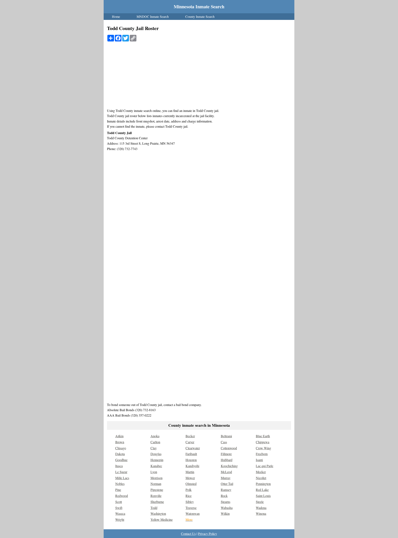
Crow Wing (263, 448)
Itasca (119, 466)
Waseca (120, 513)
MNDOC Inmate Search (153, 16)
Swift (118, 507)
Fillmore (226, 454)
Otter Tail (227, 483)
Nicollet (261, 478)
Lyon (153, 472)
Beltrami (226, 436)
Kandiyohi (192, 466)
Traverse (191, 507)
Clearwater (193, 448)
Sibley (190, 501)
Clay (153, 448)
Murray (226, 478)
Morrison (156, 478)
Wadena (261, 507)
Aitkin (119, 436)
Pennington (263, 483)
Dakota (120, 454)
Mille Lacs (122, 478)
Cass (224, 442)
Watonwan (193, 513)
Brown (119, 442)
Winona (261, 513)
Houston (191, 460)
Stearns (225, 501)
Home (116, 16)
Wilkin (225, 513)
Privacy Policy (207, 533)
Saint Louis (263, 495)
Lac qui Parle (264, 466)
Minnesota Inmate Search (199, 6)
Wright (119, 519)
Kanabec (156, 466)
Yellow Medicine (161, 519)
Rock (224, 495)
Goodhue (121, 460)
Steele (260, 501)
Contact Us (188, 533)
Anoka (154, 436)
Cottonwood (229, 448)
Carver (190, 442)
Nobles (120, 483)
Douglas (155, 454)
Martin (190, 472)
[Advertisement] (199, 77)
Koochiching (229, 466)
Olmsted (191, 483)
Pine (118, 489)
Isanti (259, 460)
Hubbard (226, 460)
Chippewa (262, 442)
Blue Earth (263, 436)
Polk (189, 489)
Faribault (191, 454)
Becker (190, 436)
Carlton (155, 442)
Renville (155, 495)
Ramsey (226, 489)
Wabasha (227, 507)
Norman (155, 483)
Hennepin (156, 460)
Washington (158, 513)
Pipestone (156, 489)
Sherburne (157, 501)
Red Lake (262, 489)
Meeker (261, 472)
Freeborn (262, 454)
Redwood (121, 495)
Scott (118, 501)
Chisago (120, 448)
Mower (190, 478)
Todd (153, 507)
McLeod (226, 472)
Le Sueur (121, 472)
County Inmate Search (200, 16)
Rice (189, 495)
